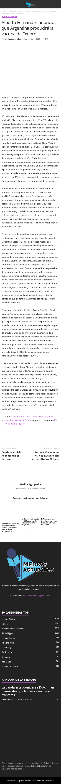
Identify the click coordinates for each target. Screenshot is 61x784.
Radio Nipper (7, 633)
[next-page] (32, 536)
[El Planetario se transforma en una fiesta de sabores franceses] (50, 510)
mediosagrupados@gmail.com (37, 595)
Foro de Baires (8, 638)
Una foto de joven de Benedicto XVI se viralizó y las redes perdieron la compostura (10, 527)
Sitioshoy (6, 657)
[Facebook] (5, 47)
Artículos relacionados (23, 498)
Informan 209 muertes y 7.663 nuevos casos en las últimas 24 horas (45, 455)
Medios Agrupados (13, 39)
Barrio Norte (7, 652)
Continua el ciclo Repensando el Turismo (11, 455)
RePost (5, 624)
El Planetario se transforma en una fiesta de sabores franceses (49, 522)
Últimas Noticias (15, 11)
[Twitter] (12, 47)
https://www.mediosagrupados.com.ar (30, 488)
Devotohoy (6, 647)
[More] (41, 47)
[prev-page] (28, 536)
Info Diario (6, 662)
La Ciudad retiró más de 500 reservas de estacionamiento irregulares (30, 522)
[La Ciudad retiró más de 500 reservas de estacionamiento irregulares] (30, 510)
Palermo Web (8, 643)
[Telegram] (33, 47)
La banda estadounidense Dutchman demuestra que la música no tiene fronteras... (28, 691)
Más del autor (42, 498)
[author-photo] (30, 473)
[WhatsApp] (19, 47)
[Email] (26, 47)
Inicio (4, 11)
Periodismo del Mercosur (13, 628)
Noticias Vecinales (10, 666)
